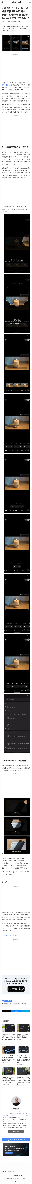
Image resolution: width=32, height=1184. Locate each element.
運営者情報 (16, 1131)
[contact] (21, 1175)
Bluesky (16, 1011)
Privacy (18, 1178)
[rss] (19, 1175)
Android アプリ (7, 1000)
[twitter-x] (13, 1175)
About (14, 1178)
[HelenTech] (16, 2)
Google (24, 1003)
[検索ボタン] (2, 2)
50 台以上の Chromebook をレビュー (15, 1116)
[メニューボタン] (30, 2)
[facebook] (11, 1175)
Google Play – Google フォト (13, 935)
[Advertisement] (16, 67)
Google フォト (6, 1006)
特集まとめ (9, 1178)
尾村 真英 (19, 1114)
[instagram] (15, 1175)
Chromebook (16, 1003)
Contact (23, 1178)
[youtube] (17, 1175)
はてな (26, 1011)
